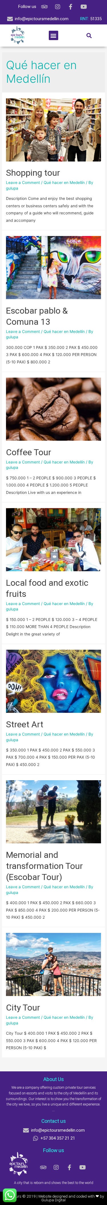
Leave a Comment (23, 182)
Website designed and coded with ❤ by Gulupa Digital (71, 1198)
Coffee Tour (28, 452)
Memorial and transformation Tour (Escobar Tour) (44, 866)
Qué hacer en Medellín (64, 182)
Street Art (24, 724)
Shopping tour (33, 173)
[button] (53, 35)
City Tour (23, 1008)
